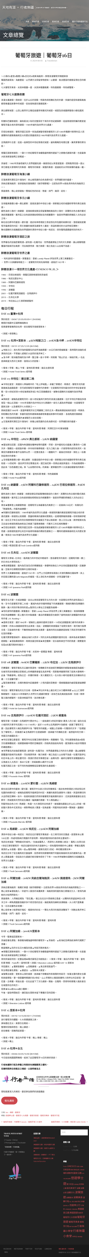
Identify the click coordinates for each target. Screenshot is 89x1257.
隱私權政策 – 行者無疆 (66, 1249)
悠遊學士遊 (10, 1115)
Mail (6, 1252)
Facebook (7, 1249)
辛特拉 (74, 1236)
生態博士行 (66, 1205)
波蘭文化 (71, 1192)
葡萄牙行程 (55, 1115)
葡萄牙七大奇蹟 (22, 1115)
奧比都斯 (68, 1178)
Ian (7, 1112)
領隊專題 (79, 1236)
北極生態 (66, 1169)
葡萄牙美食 (44, 1115)
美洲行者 (65, 21)
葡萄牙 (17, 1112)
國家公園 (77, 1172)
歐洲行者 (55, 21)
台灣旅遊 (82, 1170)
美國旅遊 (74, 1212)
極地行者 (35, 21)
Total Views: (67, 1150)
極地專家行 (72, 1188)
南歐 (11, 1112)
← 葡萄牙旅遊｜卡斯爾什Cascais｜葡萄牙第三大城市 (21, 1121)
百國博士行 (74, 1205)
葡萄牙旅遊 (34, 1115)
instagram (18, 1249)
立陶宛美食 (74, 1209)
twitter (28, 1249)
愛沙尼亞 (70, 1184)
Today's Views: (68, 1146)
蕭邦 (70, 1226)
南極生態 (76, 1170)
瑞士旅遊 (75, 1201)
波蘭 (78, 1188)
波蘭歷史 (69, 1197)
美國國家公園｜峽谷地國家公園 (44, 1144)
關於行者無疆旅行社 (80, 21)
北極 (77, 1166)
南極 (71, 1170)
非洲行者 (45, 21)
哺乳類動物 (68, 1172)
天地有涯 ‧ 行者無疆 (18, 7)
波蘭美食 (78, 1197)
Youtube (38, 1249)
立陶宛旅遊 (68, 1209)
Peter (65, 1166)
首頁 (27, 21)
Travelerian (52, 60)
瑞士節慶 (81, 1201)
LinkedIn (48, 1249)
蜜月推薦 (74, 1226)
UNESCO (71, 1166)
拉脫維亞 (76, 1184)
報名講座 (9, 1100)
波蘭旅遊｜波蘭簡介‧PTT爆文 (44, 1155)
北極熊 (81, 1166)
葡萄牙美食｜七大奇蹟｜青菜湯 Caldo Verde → (69, 1121)
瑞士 (70, 1201)
